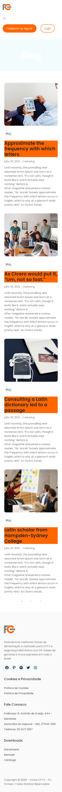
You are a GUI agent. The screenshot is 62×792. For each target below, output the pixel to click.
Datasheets (11, 749)
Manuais (9, 755)
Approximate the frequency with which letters (29, 149)
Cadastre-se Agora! (19, 28)
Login (47, 28)
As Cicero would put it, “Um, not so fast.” (30, 276)
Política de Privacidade (19, 693)
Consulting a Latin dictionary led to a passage (25, 405)
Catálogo (10, 760)
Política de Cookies (16, 688)
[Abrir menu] (5, 18)
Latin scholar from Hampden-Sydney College (26, 535)
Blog (8, 133)
